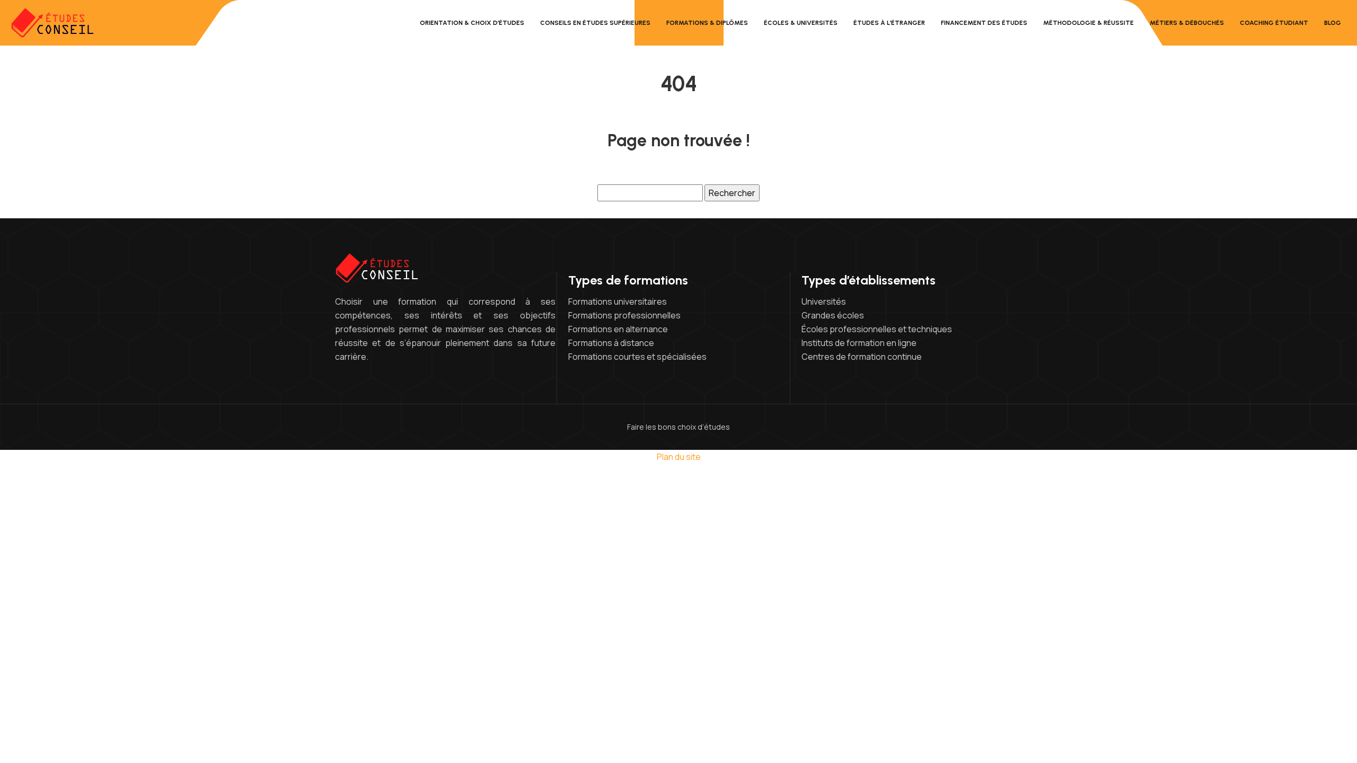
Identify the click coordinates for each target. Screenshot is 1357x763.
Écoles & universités (801, 22)
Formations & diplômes (707, 22)
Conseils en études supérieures (595, 22)
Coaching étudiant (1274, 22)
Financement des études (984, 22)
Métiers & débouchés (1187, 22)
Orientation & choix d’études (472, 22)
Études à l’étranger (889, 22)
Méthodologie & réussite (1088, 22)
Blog (1332, 22)
